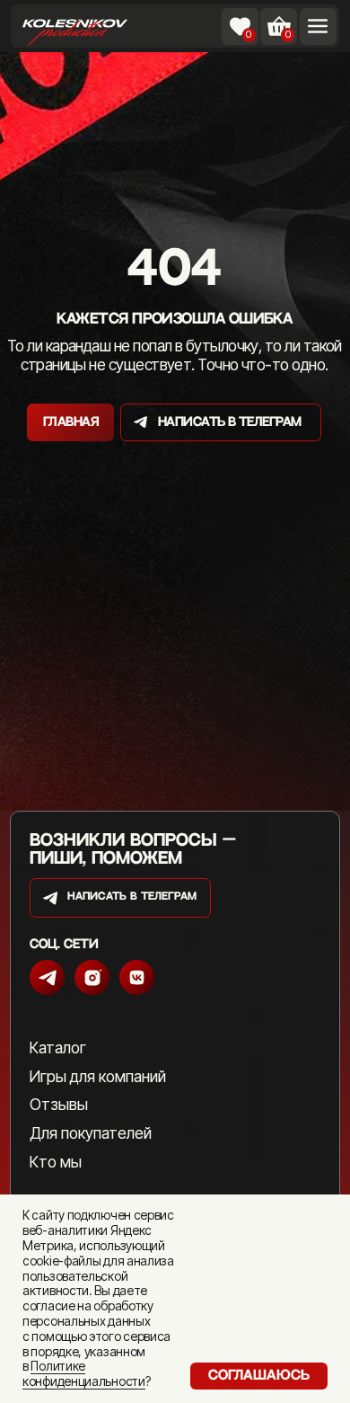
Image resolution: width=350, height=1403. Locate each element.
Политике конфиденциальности (83, 1373)
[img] (74, 29)
